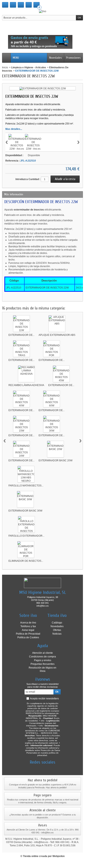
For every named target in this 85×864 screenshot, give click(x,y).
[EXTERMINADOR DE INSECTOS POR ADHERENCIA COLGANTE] (51, 349)
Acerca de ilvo (28, 622)
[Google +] (42, 768)
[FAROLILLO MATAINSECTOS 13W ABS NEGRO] (26, 474)
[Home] (6, 58)
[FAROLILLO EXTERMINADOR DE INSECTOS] (26, 524)
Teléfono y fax (28, 626)
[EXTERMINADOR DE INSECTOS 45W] (61, 374)
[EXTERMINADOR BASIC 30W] (25, 499)
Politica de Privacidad (28, 633)
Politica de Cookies (28, 637)
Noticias (56, 633)
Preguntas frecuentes (42, 664)
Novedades (55, 57)
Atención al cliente (42, 652)
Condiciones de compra (42, 656)
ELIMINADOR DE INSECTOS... (25, 560)
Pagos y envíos (42, 660)
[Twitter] (35, 768)
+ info (41, 721)
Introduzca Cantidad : (27, 179)
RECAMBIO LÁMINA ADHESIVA (26, 385)
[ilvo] (42, 11)
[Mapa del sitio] (21, 4)
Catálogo (57, 622)
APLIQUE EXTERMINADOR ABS (57, 335)
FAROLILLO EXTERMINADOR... (26, 535)
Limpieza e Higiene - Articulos (28, 67)
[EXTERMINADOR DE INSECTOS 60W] (51, 399)
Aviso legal (28, 630)
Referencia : (12, 160)
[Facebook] (28, 768)
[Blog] (57, 768)
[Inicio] (5, 4)
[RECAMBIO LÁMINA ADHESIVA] (26, 374)
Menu (16, 57)
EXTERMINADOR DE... (21, 335)
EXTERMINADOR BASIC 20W (55, 460)
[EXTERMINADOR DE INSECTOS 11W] (21, 323)
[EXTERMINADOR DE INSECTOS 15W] (21, 424)
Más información (13, 194)
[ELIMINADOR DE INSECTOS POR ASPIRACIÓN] (26, 549)
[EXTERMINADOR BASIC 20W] (55, 449)
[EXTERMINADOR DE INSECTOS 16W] (21, 449)
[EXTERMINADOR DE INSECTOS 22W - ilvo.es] (16, 142)
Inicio (5, 67)
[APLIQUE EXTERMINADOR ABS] (57, 323)
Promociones (73, 57)
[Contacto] (13, 4)
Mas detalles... (13, 129)
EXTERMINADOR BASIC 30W (25, 510)
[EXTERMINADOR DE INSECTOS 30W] (51, 424)
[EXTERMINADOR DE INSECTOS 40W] (21, 399)
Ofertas (57, 630)
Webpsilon (58, 856)
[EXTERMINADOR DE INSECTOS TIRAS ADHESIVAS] (21, 349)
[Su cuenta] (29, 4)
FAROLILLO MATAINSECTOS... (25, 485)
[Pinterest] (50, 768)
